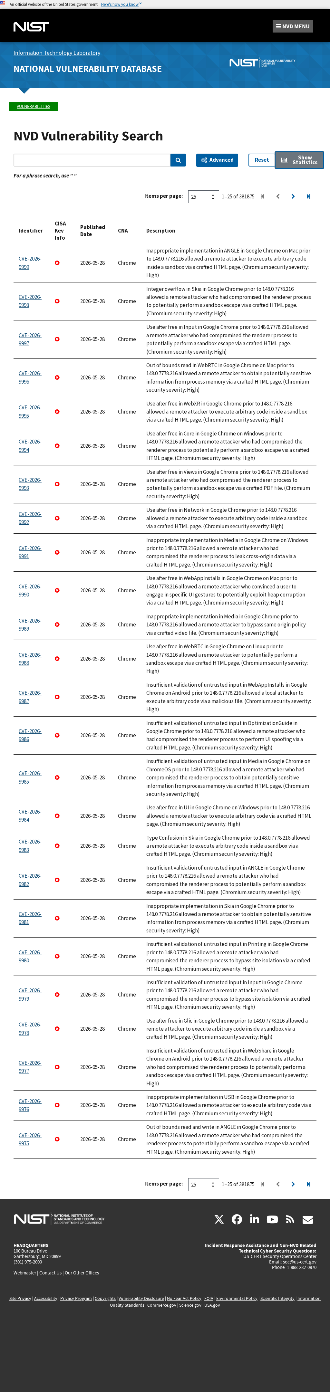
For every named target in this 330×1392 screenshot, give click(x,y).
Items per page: (163, 195)
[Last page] (308, 196)
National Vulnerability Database (88, 69)
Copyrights (105, 1298)
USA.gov (212, 1305)
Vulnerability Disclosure (141, 1298)
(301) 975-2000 (28, 1262)
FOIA (208, 1298)
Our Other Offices (82, 1273)
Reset (262, 159)
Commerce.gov (161, 1305)
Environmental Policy (236, 1298)
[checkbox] (299, 160)
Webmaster (25, 1273)
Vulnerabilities (33, 106)
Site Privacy (20, 1298)
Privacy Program (76, 1298)
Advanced (221, 159)
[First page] (262, 196)
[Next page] (293, 196)
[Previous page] (278, 196)
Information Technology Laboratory (57, 53)
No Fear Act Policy (184, 1298)
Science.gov (190, 1305)
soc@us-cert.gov (299, 1262)
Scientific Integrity (277, 1298)
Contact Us (50, 1273)
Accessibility (45, 1298)
